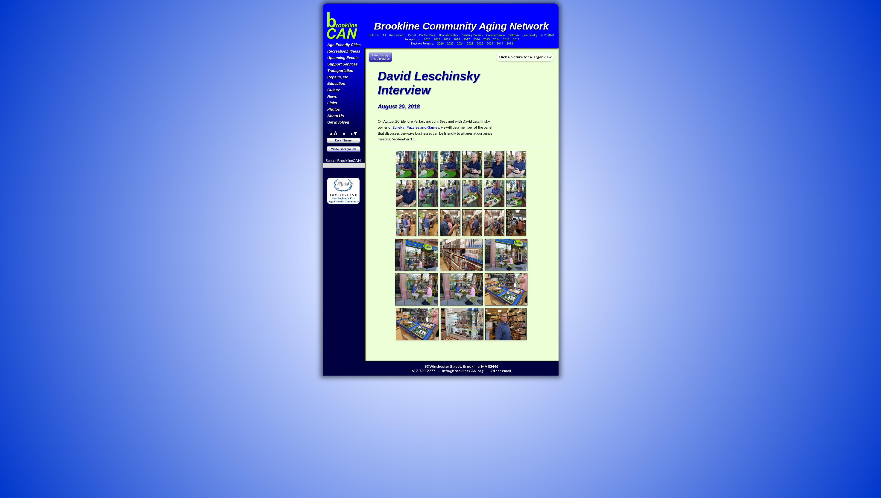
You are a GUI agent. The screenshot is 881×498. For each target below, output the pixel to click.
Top (354, 33)
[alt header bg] (349, 215)
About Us (335, 116)
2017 (466, 39)
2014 (496, 39)
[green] (343, 210)
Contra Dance (495, 35)
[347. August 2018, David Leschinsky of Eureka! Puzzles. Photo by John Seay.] (494, 235)
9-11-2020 (547, 35)
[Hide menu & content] (332, 206)
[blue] (337, 215)
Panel (412, 35)
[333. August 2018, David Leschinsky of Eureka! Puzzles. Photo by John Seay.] (450, 177)
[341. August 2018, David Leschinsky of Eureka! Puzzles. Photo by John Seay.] (494, 206)
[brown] (332, 210)
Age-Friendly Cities (344, 45)
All (384, 35)
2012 (506, 39)
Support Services (342, 64)
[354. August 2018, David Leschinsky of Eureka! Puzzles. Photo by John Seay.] (506, 304)
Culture (333, 90)
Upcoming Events (343, 58)
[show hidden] (332, 176)
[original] (355, 210)
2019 (447, 39)
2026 (440, 43)
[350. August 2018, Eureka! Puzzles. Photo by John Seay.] (461, 270)
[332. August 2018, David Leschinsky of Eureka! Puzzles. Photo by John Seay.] (428, 177)
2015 (486, 39)
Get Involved (338, 122)
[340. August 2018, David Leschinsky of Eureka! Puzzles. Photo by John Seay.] (472, 206)
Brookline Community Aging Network (461, 26)
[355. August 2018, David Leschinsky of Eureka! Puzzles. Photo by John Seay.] (417, 339)
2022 (480, 43)
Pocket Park (427, 35)
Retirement (397, 35)
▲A (333, 133)
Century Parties (472, 35)
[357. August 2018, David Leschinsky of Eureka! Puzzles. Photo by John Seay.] (506, 339)
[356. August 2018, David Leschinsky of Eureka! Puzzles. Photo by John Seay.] (462, 339)
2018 (457, 39)
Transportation (340, 71)
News (332, 96)
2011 (516, 39)
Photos (333, 109)
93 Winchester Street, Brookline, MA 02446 (461, 366)
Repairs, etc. (338, 77)
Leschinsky (529, 35)
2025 (427, 39)
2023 (437, 39)
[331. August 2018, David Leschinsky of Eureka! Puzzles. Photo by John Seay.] (406, 177)
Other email (501, 370)
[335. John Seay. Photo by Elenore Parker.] (494, 177)
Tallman (513, 35)
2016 (476, 39)
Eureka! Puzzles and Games (415, 127)
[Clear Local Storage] (355, 176)
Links (332, 103)
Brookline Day (449, 35)
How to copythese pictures (380, 56)
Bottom (374, 35)
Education (336, 84)
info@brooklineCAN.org (462, 370)
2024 (460, 43)
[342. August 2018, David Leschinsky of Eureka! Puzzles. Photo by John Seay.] (516, 206)
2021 (490, 43)
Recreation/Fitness (343, 51)
